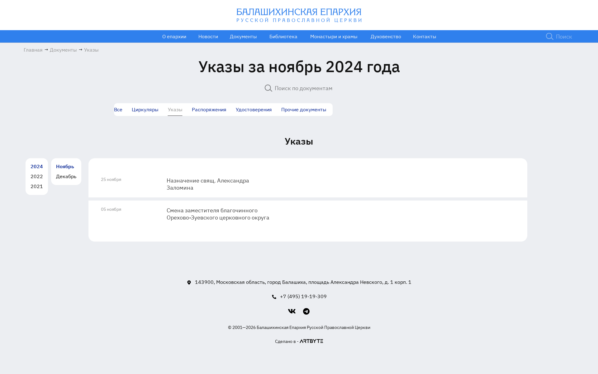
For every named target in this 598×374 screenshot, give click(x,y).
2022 (37, 176)
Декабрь (66, 176)
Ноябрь (65, 166)
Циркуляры (145, 109)
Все (118, 109)
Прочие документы (303, 109)
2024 (37, 166)
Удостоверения (254, 109)
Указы (175, 109)
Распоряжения (209, 109)
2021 (37, 186)
